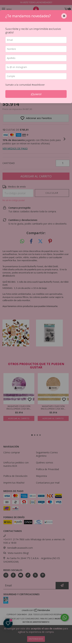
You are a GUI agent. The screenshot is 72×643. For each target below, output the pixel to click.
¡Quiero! (36, 94)
